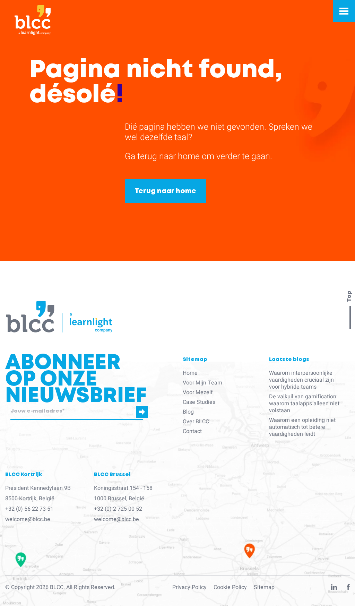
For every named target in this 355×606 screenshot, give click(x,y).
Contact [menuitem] (192, 431)
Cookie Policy (230, 587)
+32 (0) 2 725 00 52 (118, 509)
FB (348, 589)
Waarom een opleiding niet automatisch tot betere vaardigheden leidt (302, 427)
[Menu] (344, 11)
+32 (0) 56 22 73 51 (29, 509)
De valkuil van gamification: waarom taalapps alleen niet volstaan (304, 403)
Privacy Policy (189, 587)
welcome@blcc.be (27, 519)
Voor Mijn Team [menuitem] (202, 382)
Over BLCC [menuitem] (196, 421)
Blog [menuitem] (188, 411)
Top (349, 296)
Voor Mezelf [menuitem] (198, 392)
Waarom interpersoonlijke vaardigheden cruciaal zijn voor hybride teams (301, 380)
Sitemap (264, 587)
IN (334, 589)
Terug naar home (165, 191)
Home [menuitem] (190, 373)
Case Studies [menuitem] (199, 402)
